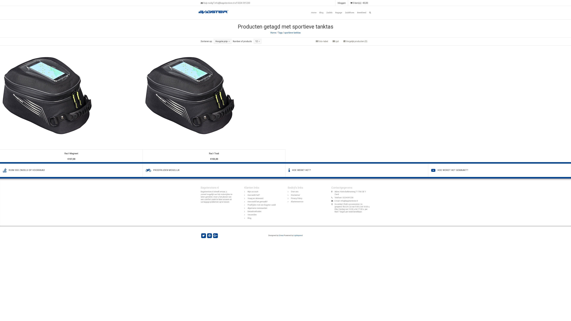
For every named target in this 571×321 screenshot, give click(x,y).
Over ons (294, 192)
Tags (280, 33)
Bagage (338, 12)
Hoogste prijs (221, 41)
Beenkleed (361, 12)
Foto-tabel (323, 41)
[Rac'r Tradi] (214, 103)
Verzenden (252, 215)
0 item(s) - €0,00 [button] (360, 3)
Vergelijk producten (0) (356, 41)
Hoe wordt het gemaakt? (258, 202)
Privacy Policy (296, 198)
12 (256, 41)
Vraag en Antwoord (255, 198)
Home (313, 12)
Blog (321, 12)
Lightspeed (298, 235)
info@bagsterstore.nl (349, 201)
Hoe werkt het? (254, 195)
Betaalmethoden (254, 211)
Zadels (329, 12)
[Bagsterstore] (214, 9)
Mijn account (253, 192)
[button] (370, 12)
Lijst (337, 41)
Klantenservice (297, 202)
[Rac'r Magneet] (71, 103)
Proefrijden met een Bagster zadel (262, 205)
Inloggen (342, 3)
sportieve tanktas (292, 33)
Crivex (281, 235)
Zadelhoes (349, 12)
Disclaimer (295, 195)
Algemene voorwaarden (257, 208)
